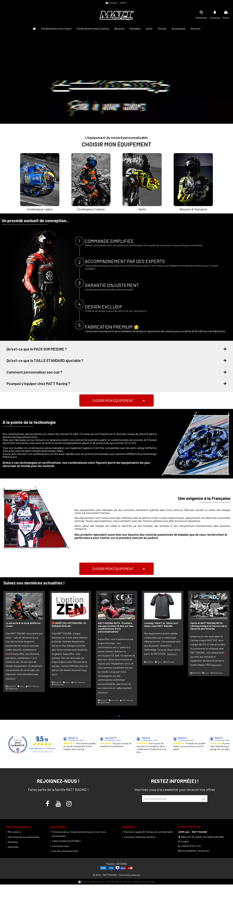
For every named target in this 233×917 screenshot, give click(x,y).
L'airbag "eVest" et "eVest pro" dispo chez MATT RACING (161, 624)
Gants (142, 209)
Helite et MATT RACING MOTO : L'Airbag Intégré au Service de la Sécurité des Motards (208, 626)
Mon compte (14, 831)
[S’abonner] (203, 798)
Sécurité (114, 700)
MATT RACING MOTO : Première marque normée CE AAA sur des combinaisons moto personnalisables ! (115, 627)
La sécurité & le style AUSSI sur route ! (23, 624)
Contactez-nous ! (61, 846)
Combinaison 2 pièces (91, 209)
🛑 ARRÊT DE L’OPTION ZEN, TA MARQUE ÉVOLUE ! (69, 624)
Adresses (13, 841)
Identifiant (13, 846)
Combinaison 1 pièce (40, 209)
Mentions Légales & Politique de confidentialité (148, 831)
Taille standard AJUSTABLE (66, 840)
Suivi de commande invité (65, 850)
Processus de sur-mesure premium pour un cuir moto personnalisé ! (79, 833)
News (22, 686)
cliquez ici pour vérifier (144, 881)
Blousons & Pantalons (193, 209)
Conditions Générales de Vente (140, 836)
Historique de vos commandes (23, 836)
